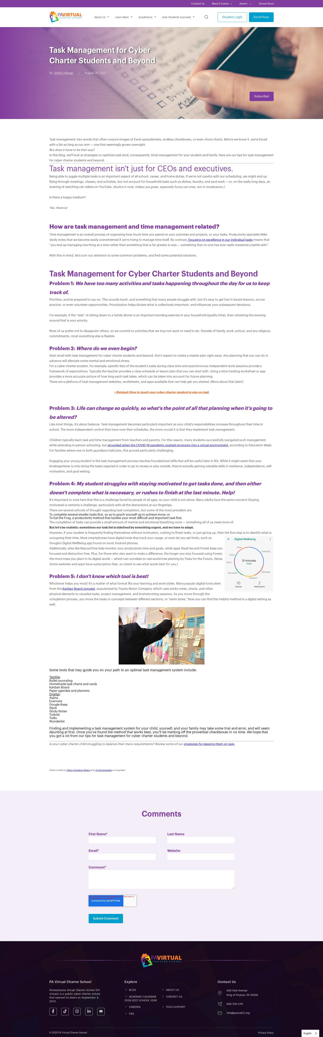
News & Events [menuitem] (220, 3)
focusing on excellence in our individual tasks (220, 239)
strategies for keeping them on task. (209, 744)
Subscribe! (261, 96)
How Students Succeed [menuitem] (176, 17)
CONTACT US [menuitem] (174, 997)
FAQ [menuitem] (131, 1014)
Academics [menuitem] (145, 17)
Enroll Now (261, 17)
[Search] (206, 17)
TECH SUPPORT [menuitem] (175, 1007)
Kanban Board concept (78, 588)
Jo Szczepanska (103, 770)
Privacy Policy (266, 1033)
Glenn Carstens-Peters (78, 770)
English (308, 1033)
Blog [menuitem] (132, 990)
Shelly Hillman (63, 73)
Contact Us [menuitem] (197, 3)
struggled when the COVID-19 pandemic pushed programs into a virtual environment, (168, 445)
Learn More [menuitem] (122, 17)
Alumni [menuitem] (243, 3)
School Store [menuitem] (266, 3)
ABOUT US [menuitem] (172, 990)
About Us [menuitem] (99, 17)
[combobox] (310, 1033)
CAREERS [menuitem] (135, 1007)
